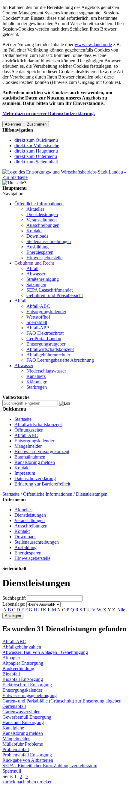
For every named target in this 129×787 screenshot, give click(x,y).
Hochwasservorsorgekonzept (41, 451)
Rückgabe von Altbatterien (27, 760)
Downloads (37, 236)
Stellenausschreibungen (48, 241)
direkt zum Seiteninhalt (36, 161)
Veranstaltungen (41, 219)
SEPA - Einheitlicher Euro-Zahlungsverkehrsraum (49, 765)
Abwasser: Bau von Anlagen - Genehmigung (45, 652)
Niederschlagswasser (46, 370)
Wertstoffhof (38, 316)
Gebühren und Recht (34, 263)
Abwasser (35, 273)
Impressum (24, 473)
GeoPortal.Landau (43, 338)
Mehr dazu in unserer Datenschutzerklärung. (48, 113)
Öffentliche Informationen (39, 203)
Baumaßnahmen (29, 456)
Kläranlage (36, 381)
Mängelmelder (28, 446)
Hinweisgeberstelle (44, 257)
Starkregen (36, 387)
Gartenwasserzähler (21, 711)
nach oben (25, 781)
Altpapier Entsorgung (22, 663)
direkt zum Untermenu (35, 156)
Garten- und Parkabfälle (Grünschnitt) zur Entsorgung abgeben (62, 700)
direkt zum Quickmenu (36, 140)
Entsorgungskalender (46, 311)
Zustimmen (36, 124)
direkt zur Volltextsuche (36, 145)
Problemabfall (15, 749)
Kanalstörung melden (34, 462)
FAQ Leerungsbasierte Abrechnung (60, 360)
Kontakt (34, 230)
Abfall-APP (37, 327)
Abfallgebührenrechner (48, 354)
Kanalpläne (13, 727)
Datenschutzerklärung (35, 478)
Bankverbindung (18, 668)
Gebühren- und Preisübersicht (54, 295)
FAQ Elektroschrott (45, 333)
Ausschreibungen (42, 225)
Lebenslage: (13, 604)
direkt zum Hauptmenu (36, 150)
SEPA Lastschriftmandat (49, 290)
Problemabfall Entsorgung (27, 754)
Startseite (23, 419)
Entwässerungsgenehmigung (29, 695)
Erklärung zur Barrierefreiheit (42, 483)
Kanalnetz (36, 376)
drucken (44, 781)
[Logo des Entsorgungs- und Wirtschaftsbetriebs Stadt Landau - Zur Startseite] (64, 177)
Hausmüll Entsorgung (23, 722)
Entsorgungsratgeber (45, 343)
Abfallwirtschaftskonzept (50, 349)
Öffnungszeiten (29, 429)
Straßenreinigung (42, 279)
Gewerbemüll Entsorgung (26, 717)
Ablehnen (13, 124)
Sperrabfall (36, 322)
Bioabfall (11, 673)
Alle (121, 609)
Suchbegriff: (14, 598)
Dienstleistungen (42, 214)
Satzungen (36, 284)
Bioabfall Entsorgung (22, 679)
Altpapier (11, 657)
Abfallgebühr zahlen (21, 646)
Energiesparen (39, 252)
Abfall (32, 268)
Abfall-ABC (38, 306)
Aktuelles (35, 209)
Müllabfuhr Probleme (22, 744)
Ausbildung (37, 246)
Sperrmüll (11, 771)
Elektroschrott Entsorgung (27, 684)
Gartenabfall (14, 706)
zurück (8, 781)
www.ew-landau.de (93, 44)
